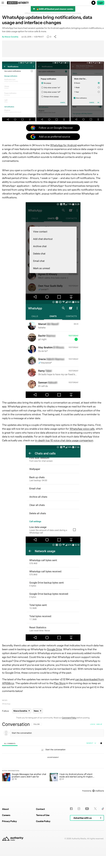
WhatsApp (6, 704)
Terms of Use (42, 815)
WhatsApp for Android (63, 145)
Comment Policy (69, 717)
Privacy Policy (9, 821)
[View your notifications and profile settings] (101, 743)
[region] (53, 757)
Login (100, 3)
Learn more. (76, 13)
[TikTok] (103, 808)
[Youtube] (87, 808)
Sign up (99, 724)
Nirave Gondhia (11, 36)
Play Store (60, 683)
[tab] (10, 743)
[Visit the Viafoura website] (98, 791)
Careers (6, 815)
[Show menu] (3, 3)
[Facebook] (71, 808)
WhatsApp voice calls (82, 428)
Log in (92, 724)
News (4, 700)
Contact (40, 809)
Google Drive (54, 649)
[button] (53, 3)
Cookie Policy (43, 821)
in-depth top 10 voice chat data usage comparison (64, 440)
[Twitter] (95, 808)
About (5, 809)
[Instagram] (79, 808)
